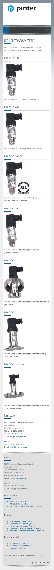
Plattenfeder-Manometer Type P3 (22, 526)
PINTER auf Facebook (32, 562)
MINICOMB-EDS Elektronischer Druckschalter (26, 506)
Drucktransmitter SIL (17, 548)
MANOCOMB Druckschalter (19, 501)
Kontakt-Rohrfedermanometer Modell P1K (25, 528)
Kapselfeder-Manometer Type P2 (21, 523)
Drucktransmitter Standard (19, 543)
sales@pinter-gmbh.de (18, 447)
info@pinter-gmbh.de (18, 436)
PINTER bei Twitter (44, 562)
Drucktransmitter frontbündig (20, 545)
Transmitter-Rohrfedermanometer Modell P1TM (27, 530)
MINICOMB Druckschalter (18, 504)
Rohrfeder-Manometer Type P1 (21, 521)
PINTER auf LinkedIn (36, 562)
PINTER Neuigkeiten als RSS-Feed (48, 562)
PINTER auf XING (40, 562)
